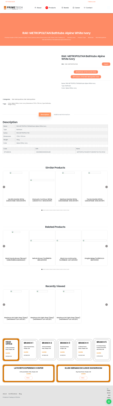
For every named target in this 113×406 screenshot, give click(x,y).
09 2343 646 (81, 355)
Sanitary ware (71, 37)
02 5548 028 (100, 356)
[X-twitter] (101, 1)
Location (8, 353)
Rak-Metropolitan (101, 37)
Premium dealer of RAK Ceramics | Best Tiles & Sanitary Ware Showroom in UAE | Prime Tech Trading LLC (35, 37)
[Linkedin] (106, 1)
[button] (108, 7)
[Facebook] (98, 1)
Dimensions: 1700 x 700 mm (34, 103)
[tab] (45, 114)
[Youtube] (103, 1)
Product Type (82, 37)
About (5, 394)
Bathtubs (90, 37)
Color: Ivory (22, 103)
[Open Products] (57, 8)
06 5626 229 (9, 356)
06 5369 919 (27, 355)
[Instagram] (109, 1)
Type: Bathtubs (46, 103)
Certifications (12, 394)
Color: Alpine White (13, 103)
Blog (20, 394)
